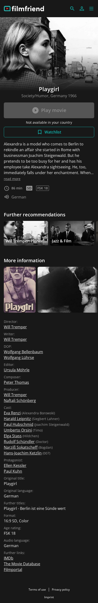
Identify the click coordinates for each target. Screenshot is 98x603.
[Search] (72, 8)
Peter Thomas (16, 382)
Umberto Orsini (18, 430)
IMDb (8, 558)
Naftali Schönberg (20, 400)
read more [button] (12, 178)
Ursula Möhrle (16, 370)
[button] (91, 8)
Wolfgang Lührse (19, 357)
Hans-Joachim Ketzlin (23, 453)
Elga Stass (13, 435)
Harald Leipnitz (17, 418)
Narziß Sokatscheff (21, 447)
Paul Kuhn (13, 471)
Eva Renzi (12, 413)
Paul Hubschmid (18, 424)
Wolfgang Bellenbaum (23, 351)
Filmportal (13, 569)
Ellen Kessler (15, 465)
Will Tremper (15, 327)
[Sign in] (82, 8)
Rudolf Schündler (19, 441)
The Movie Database (22, 563)
